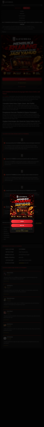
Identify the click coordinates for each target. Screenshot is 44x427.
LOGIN (22, 221)
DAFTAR (22, 225)
